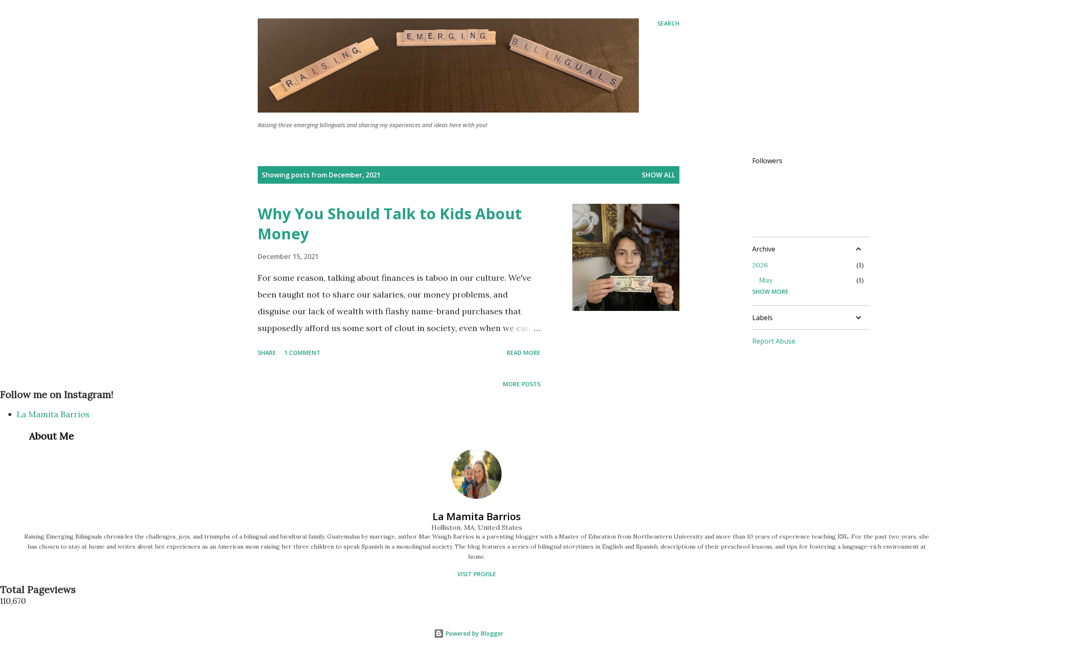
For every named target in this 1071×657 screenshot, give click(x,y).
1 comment (302, 353)
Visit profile (476, 574)
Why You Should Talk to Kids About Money (390, 223)
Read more (524, 353)
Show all (658, 175)
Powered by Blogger (473, 633)
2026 (760, 265)
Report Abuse (773, 341)
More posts (522, 384)
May (765, 280)
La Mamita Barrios (53, 414)
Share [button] (267, 353)
